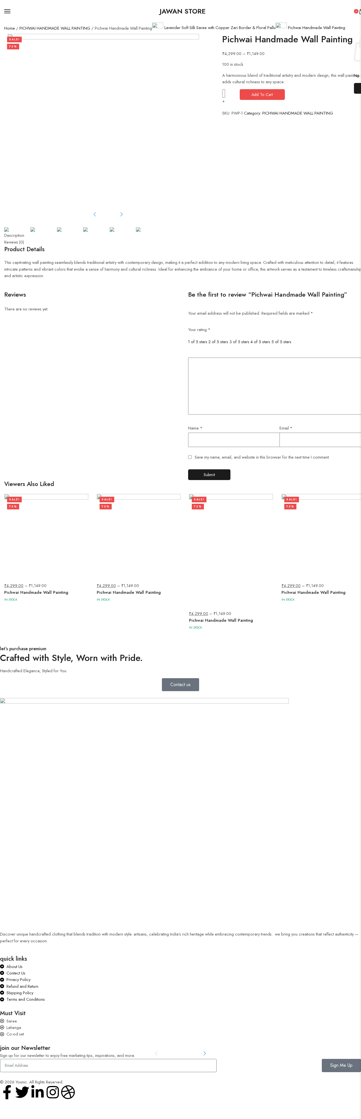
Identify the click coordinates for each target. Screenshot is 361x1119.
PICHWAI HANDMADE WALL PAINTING (54, 28)
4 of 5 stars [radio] (260, 342)
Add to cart (262, 94)
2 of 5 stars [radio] (218, 342)
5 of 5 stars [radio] (281, 342)
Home (9, 28)
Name (195, 428)
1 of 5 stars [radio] (197, 342)
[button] (95, 215)
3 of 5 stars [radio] (239, 342)
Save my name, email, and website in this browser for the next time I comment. (262, 457)
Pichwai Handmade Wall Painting (36, 592)
